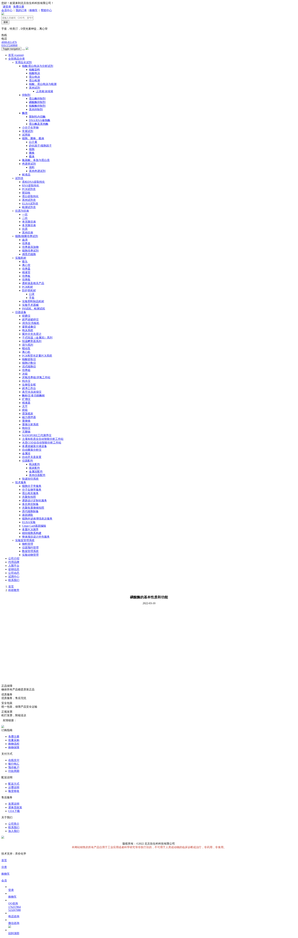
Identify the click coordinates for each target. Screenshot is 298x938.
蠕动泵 (26, 348)
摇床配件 (34, 467)
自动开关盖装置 (31, 457)
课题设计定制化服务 (34, 500)
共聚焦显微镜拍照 (33, 507)
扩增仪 (26, 399)
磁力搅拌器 (29, 417)
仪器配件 (27, 460)
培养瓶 (26, 279)
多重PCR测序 (30, 529)
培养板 (26, 276)
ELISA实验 (29, 522)
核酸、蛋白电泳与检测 (43, 84)
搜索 (5, 22)
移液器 (26, 402)
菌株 (31, 152)
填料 (31, 167)
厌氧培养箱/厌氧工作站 (36, 377)
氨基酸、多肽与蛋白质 (36, 160)
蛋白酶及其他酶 (38, 123)
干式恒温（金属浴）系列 (37, 337)
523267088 (14, 910)
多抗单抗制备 (30, 504)
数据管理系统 (30, 551)
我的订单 (21, 10)
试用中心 (13, 576)
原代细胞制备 (30, 511)
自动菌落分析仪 (31, 449)
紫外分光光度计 (31, 333)
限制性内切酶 (37, 116)
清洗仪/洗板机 (30, 323)
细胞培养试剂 (30, 250)
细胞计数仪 (29, 362)
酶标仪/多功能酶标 (33, 395)
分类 (4, 867)
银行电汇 (13, 763)
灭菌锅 (26, 431)
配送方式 (13, 783)
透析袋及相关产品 (33, 283)
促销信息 (13, 569)
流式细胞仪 (29, 366)
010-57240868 (9, 45)
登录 (11, 890)
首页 (16, 55)
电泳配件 (34, 464)
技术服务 (20, 482)
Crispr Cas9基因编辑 (34, 525)
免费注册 (18, 6)
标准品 (26, 174)
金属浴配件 (36, 471)
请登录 (7, 6)
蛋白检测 (34, 80)
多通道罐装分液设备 (34, 446)
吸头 (25, 261)
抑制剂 (26, 94)
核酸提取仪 (29, 359)
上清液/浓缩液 (44, 91)
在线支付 (13, 760)
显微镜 (26, 420)
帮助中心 (46, 10)
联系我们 (13, 580)
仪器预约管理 (30, 547)
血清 (25, 239)
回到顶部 (13, 933)
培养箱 (26, 370)
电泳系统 (27, 330)
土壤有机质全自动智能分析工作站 (42, 438)
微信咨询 (13, 923)
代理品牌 (13, 562)
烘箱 (25, 409)
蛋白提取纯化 (30, 196)
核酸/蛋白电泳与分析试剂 (37, 65)
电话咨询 (13, 916)
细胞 (31, 149)
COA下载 (14, 811)
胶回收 (26, 192)
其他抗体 (27, 232)
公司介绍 (13, 558)
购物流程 (13, 743)
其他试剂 (34, 87)
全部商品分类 (16, 58)
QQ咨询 (13, 903)
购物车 (33, 10)
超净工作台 (29, 388)
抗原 (25, 228)
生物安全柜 (29, 384)
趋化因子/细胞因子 (40, 145)
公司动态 (13, 572)
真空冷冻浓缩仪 (31, 391)
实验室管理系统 (24, 540)
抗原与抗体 (22, 210)
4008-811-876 (9, 42)
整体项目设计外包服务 (36, 536)
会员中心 (6, 10)
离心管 (26, 265)
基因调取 (27, 514)
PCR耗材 (27, 286)
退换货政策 (15, 807)
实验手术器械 (30, 304)
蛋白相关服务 (30, 493)
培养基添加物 (30, 247)
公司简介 (13, 823)
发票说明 (13, 803)
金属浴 (26, 453)
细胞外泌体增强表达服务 (37, 518)
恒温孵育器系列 (31, 341)
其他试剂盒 (29, 199)
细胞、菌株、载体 (33, 138)
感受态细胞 (29, 254)
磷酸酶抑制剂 (37, 102)
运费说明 (13, 787)
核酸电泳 (34, 73)
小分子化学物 (30, 127)
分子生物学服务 (31, 489)
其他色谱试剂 (37, 170)
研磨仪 (26, 315)
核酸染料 (34, 69)
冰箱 (25, 373)
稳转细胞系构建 (31, 533)
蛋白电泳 (34, 76)
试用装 (26, 134)
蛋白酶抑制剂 (37, 98)
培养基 (26, 243)
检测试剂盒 (29, 207)
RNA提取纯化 (30, 185)
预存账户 (13, 767)
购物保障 (13, 747)
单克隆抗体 (29, 221)
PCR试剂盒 (29, 189)
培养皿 (26, 268)
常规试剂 (27, 131)
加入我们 (13, 831)
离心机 (26, 352)
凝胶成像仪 (29, 326)
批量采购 (13, 740)
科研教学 (13, 590)
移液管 (26, 272)
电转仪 (26, 428)
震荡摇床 (27, 413)
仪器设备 (20, 312)
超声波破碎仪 (30, 319)
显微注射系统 (30, 424)
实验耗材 (20, 257)
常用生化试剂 (23, 62)
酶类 (25, 113)
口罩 (31, 294)
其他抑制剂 (36, 109)
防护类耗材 (29, 290)
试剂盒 (19, 178)
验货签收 (13, 791)
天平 (25, 406)
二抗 (25, 218)
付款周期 (13, 771)
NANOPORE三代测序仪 (36, 435)
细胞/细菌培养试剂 (26, 236)
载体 (31, 156)
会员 (4, 880)
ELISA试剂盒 (30, 203)
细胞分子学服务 (31, 486)
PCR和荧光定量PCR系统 (37, 355)
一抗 (25, 214)
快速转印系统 (30, 478)
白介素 (33, 142)
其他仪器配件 (37, 475)
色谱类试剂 (29, 163)
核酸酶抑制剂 (37, 105)
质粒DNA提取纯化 (33, 181)
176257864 (14, 906)
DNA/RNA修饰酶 (39, 120)
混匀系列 (27, 344)
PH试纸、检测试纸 (33, 308)
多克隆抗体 (29, 225)
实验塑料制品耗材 (33, 301)
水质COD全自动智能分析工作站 (41, 442)
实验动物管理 (30, 554)
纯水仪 (26, 381)
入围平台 (13, 565)
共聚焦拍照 (29, 496)
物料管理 (27, 543)
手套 (31, 297)
